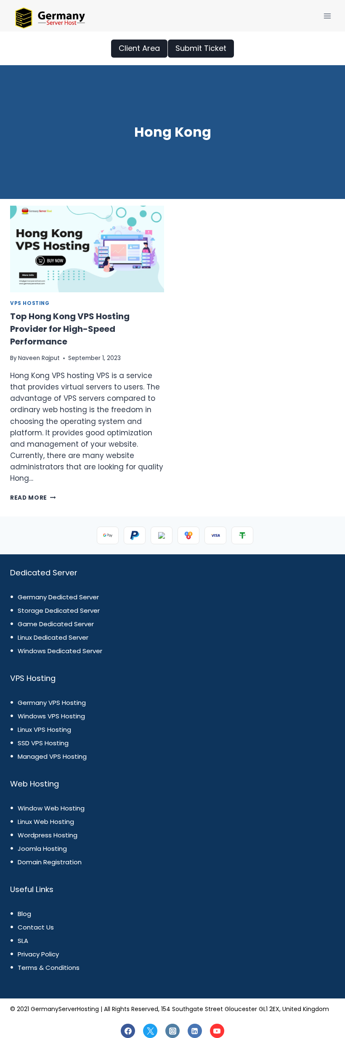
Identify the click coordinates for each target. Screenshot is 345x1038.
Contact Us (36, 927)
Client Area (139, 48)
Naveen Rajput (39, 358)
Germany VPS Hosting (52, 702)
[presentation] (87, 249)
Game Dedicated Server (56, 624)
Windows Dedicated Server (60, 650)
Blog (24, 913)
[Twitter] (150, 1031)
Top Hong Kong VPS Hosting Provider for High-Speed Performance (70, 328)
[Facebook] (128, 1031)
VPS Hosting (30, 303)
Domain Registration (50, 862)
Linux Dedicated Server (53, 637)
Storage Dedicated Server (59, 610)
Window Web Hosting (51, 808)
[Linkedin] (195, 1031)
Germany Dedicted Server (58, 597)
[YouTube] (217, 1031)
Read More (33, 498)
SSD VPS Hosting (43, 743)
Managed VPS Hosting (52, 756)
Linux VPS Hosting (44, 729)
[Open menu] (327, 15)
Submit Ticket (200, 48)
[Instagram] (172, 1031)
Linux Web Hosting (46, 821)
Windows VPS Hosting (51, 716)
